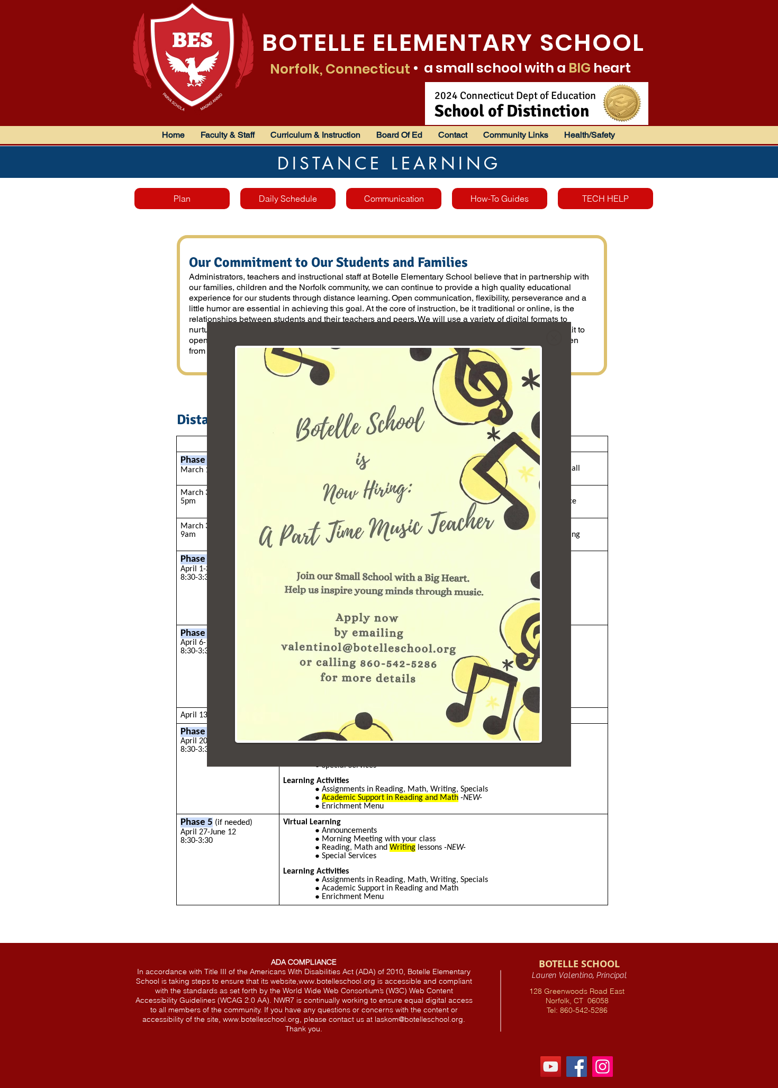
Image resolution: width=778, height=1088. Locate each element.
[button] (554, 337)
